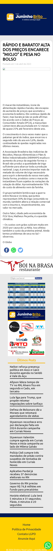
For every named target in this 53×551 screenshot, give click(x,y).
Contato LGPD (26, 534)
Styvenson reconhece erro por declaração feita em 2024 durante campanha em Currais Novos (26, 426)
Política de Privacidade (26, 529)
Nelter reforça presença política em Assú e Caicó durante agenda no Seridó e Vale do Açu (26, 371)
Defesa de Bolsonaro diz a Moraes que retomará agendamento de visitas (26, 412)
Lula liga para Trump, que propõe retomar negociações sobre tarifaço (26, 400)
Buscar (38, 278)
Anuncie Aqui (26, 538)
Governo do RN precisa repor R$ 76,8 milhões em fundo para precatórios (25, 486)
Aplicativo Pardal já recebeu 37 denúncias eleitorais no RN (23, 474)
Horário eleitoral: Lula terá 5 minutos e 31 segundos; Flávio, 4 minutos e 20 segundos (26, 500)
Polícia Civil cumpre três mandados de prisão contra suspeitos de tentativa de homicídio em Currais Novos (26, 459)
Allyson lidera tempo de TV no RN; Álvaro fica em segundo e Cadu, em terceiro (25, 387)
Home (26, 524)
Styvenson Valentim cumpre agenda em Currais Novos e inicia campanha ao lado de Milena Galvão (26, 442)
